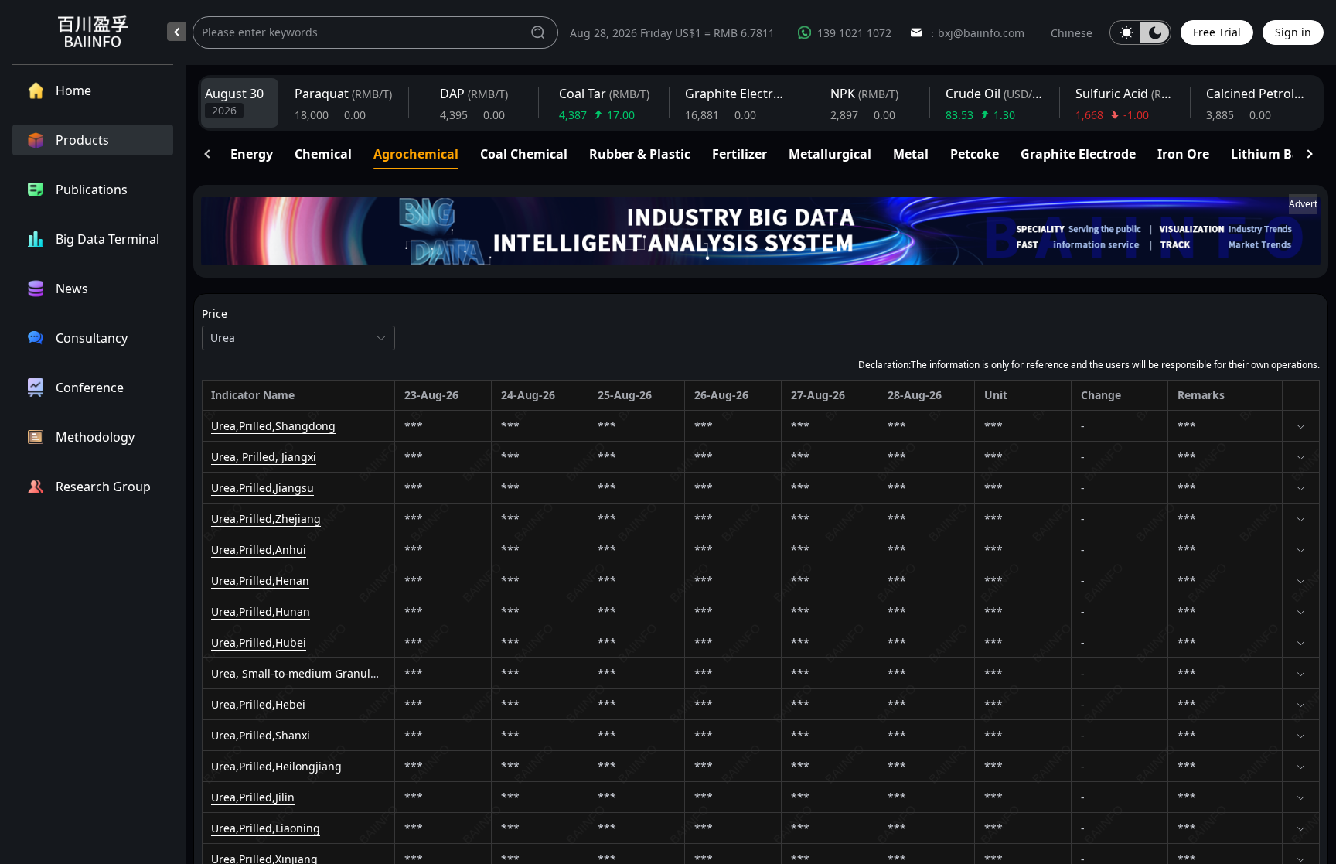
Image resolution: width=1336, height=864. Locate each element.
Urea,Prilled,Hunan (260, 611)
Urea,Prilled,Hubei (258, 642)
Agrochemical (415, 153)
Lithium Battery (1280, 153)
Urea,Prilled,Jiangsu (262, 487)
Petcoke (974, 153)
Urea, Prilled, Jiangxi (263, 456)
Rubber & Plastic (639, 153)
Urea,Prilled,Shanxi (260, 735)
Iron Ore (1183, 153)
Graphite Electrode (1078, 153)
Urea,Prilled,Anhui (258, 549)
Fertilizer (739, 153)
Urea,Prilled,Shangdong (273, 425)
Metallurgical (830, 153)
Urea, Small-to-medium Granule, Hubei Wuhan (332, 673)
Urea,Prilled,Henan (260, 580)
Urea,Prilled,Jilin (253, 797)
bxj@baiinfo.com (981, 33)
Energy (251, 153)
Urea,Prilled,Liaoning (265, 828)
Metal (911, 153)
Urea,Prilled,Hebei (258, 704)
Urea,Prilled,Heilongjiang (276, 766)
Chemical (323, 153)
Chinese (1071, 33)
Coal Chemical (523, 153)
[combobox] (290, 338)
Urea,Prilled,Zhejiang (266, 518)
